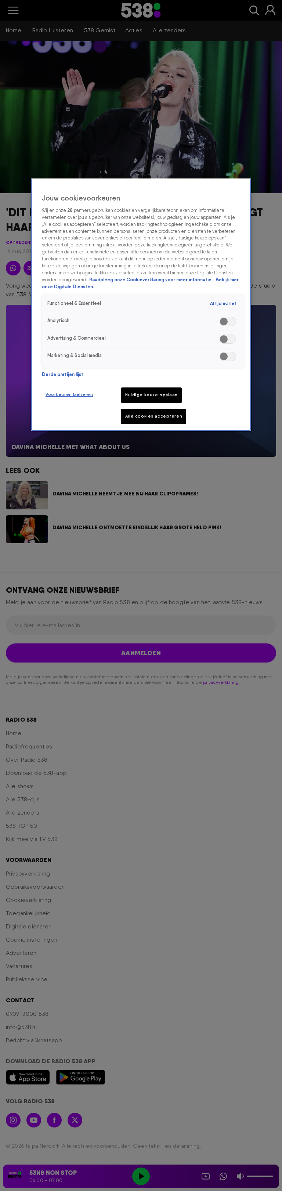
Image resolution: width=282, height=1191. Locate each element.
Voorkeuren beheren (69, 394)
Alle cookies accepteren (153, 416)
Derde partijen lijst (62, 374)
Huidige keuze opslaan (151, 394)
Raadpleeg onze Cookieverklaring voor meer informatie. (151, 279)
